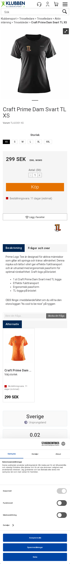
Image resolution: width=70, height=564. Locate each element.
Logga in (47, 4)
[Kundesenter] (39, 4)
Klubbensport (9, 18)
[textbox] (24, 315)
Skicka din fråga (56, 316)
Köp (35, 187)
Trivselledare (26, 18)
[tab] (14, 248)
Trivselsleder (21, 22)
